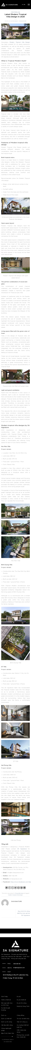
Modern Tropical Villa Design (19, 42)
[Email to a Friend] (18, 887)
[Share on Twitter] (15, 887)
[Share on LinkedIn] (24, 887)
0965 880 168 (16, 963)
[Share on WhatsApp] (6, 887)
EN (24, 4)
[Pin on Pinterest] (21, 887)
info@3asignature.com (19, 967)
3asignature (22, 21)
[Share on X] (12, 887)
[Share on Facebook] (9, 887)
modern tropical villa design (15, 895)
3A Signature (22, 849)
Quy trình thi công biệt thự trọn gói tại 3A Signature (23, 913)
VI (22, 4)
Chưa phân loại (15, 12)
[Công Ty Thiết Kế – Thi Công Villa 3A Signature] (9, 4)
